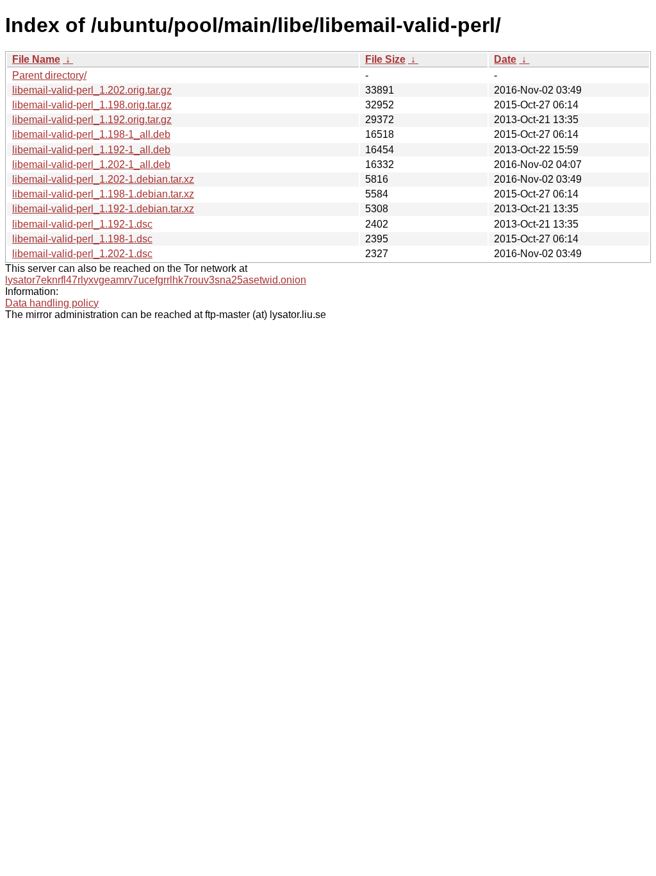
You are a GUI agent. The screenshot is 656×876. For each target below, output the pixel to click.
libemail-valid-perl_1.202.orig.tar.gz (92, 90)
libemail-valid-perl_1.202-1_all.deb (91, 164)
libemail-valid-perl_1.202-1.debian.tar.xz (103, 179)
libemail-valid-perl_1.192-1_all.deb (91, 149)
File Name (36, 59)
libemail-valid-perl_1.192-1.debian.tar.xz (103, 208)
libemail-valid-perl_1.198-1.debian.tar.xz (103, 194)
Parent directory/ (49, 75)
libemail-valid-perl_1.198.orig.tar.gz (92, 104)
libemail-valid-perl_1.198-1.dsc (82, 238)
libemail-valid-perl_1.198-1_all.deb (91, 134)
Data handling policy (52, 303)
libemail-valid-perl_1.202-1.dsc (82, 253)
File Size (385, 59)
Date (505, 59)
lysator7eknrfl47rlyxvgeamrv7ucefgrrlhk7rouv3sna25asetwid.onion (155, 279)
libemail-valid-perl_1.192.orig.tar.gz (92, 119)
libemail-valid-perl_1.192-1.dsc (82, 224)
